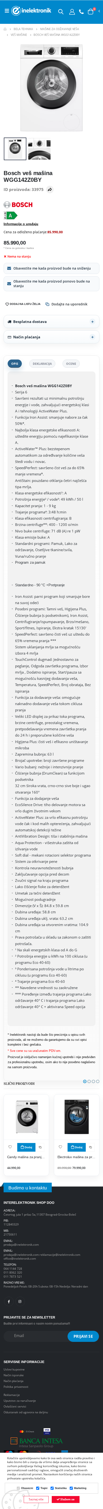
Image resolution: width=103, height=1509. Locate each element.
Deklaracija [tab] (42, 364)
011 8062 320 (13, 1272)
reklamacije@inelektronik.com (60, 1254)
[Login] (72, 11)
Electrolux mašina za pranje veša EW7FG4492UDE (76, 1157)
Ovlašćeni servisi (15, 1406)
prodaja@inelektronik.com (21, 1244)
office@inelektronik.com (20, 1258)
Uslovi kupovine (14, 1369)
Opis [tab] (14, 364)
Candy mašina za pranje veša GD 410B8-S (26, 1157)
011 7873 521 (13, 1276)
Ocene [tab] (71, 364)
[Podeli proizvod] (50, 189)
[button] (60, 11)
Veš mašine (19, 35)
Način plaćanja (26, 337)
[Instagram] (20, 1301)
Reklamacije (12, 1395)
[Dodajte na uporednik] (40, 1147)
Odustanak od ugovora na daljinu (26, 1412)
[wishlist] (10, 1147)
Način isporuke (14, 1375)
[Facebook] (9, 1301)
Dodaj (28, 1147)
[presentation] (10, 88)
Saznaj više (36, 1499)
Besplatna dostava (30, 321)
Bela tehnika (23, 29)
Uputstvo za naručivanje (20, 1400)
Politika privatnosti (16, 1387)
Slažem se (67, 1499)
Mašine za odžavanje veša (59, 29)
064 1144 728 (13, 1268)
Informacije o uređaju (21, 224)
